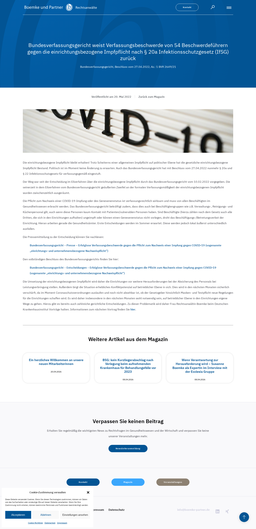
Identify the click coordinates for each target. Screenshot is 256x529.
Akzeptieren (18, 514)
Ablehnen (45, 514)
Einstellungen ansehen (75, 514)
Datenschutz (50, 523)
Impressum (62, 523)
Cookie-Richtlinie (35, 523)
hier (132, 309)
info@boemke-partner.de (193, 509)
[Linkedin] (217, 511)
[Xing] (227, 511)
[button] (88, 492)
